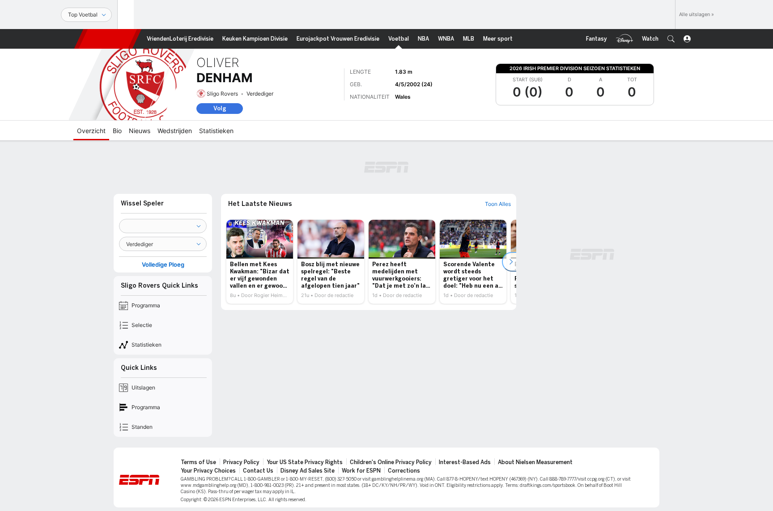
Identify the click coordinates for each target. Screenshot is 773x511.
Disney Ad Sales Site (307, 471)
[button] (671, 38)
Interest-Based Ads (465, 462)
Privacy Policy (241, 462)
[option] (259, 262)
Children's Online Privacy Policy (391, 462)
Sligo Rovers (222, 93)
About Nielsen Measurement (535, 462)
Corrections (404, 471)
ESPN (107, 39)
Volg (219, 108)
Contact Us (258, 471)
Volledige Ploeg (163, 264)
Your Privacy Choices (208, 471)
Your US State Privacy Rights (305, 462)
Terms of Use (198, 462)
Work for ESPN (361, 471)
